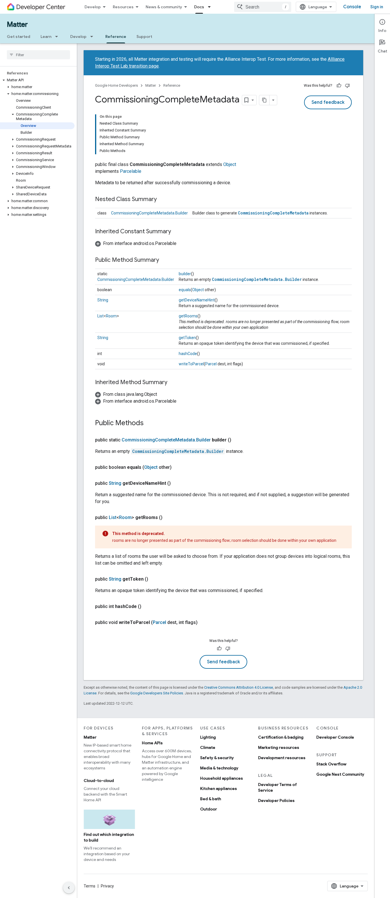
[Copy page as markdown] (264, 100)
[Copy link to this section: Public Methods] (149, 423)
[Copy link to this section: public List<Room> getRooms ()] (168, 517)
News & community (164, 6)
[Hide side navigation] (69, 887)
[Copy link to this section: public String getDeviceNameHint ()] (176, 483)
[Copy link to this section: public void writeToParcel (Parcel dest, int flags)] (203, 622)
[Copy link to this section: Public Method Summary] (164, 260)
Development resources (281, 757)
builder (185, 273)
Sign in (376, 7)
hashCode (188, 353)
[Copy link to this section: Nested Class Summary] (162, 199)
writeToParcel (191, 364)
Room (111, 316)
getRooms (188, 316)
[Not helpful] (347, 85)
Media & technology (219, 768)
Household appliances (221, 778)
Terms (89, 886)
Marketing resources (278, 747)
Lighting (208, 737)
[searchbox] (38, 54)
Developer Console (335, 737)
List (100, 316)
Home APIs (152, 742)
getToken (187, 337)
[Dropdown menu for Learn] (58, 36)
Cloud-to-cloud (99, 780)
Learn (46, 36)
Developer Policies (276, 800)
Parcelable (130, 171)
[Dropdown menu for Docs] (211, 7)
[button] (37, 80)
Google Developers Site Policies (156, 693)
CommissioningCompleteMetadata (273, 213)
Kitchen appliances (218, 788)
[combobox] (262, 7)
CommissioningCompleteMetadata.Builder (149, 213)
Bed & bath (210, 798)
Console (352, 7)
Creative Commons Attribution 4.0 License (238, 687)
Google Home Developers (116, 85)
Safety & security (217, 757)
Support (144, 36)
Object (229, 164)
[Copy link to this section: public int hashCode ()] (147, 606)
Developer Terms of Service (277, 787)
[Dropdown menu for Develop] (93, 36)
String (102, 300)
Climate (207, 747)
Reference (115, 36)
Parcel (211, 364)
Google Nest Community (340, 774)
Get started (18, 36)
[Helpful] (339, 85)
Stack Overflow (331, 764)
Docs (199, 6)
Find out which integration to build (109, 837)
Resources (123, 6)
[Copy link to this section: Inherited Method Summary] (173, 382)
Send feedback (327, 102)
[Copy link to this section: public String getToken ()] (154, 579)
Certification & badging (280, 737)
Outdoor (208, 809)
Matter (17, 24)
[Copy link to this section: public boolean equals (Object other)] (177, 467)
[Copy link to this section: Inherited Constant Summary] (176, 231)
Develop (93, 6)
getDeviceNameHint (197, 300)
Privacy (107, 886)
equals (185, 289)
